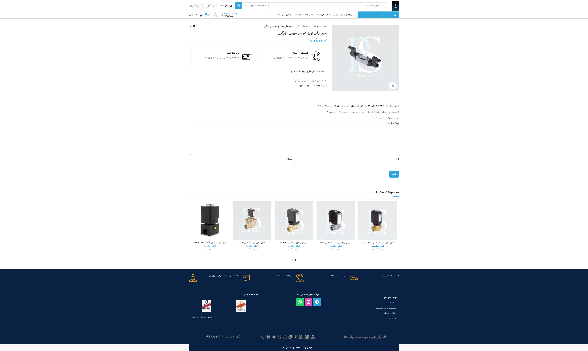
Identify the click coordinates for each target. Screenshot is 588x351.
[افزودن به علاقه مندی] (360, 206)
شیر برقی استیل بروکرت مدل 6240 (336, 242)
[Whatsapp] (300, 302)
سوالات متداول (390, 313)
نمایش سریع (360, 219)
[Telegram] (317, 302)
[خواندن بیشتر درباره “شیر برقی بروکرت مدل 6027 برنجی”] (360, 212)
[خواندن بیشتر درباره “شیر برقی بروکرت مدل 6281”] (235, 212)
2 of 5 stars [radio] (381, 118)
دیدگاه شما (393, 123)
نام (396, 159)
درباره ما (393, 302)
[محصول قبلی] (196, 26)
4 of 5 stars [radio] (376, 118)
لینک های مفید (390, 297)
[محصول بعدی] (190, 26)
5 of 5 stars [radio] (374, 118)
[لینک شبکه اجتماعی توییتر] (209, 6)
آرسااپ (279, 347)
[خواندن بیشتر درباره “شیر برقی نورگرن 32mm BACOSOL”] (193, 212)
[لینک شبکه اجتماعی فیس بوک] (214, 6)
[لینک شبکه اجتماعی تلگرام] (191, 6)
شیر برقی (316, 26)
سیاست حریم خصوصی (386, 308)
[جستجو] (238, 5)
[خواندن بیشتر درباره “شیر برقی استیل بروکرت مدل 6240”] (319, 212)
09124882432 (214, 337)
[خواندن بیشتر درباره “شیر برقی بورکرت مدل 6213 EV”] (277, 212)
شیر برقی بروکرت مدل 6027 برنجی (378, 242)
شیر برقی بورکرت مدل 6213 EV (294, 242)
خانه (325, 26)
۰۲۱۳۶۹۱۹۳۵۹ (227, 16)
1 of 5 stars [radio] (383, 118)
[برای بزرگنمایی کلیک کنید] (393, 85)
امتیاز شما (393, 118)
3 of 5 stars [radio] (379, 118)
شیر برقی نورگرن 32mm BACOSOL (210, 242)
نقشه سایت (391, 318)
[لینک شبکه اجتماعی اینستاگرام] (203, 6)
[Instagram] (308, 302)
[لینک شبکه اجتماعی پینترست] (308, 86)
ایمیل (289, 159)
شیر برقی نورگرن (302, 26)
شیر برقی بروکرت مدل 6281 (252, 242)
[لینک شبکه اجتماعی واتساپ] (197, 6)
